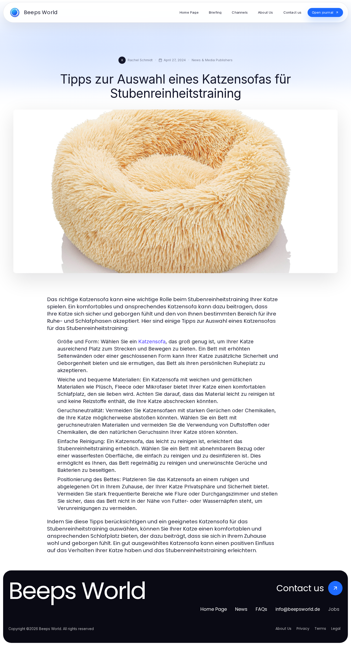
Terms (320, 628)
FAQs (261, 609)
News (241, 609)
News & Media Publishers (212, 60)
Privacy (303, 628)
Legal (335, 628)
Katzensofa (151, 341)
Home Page (213, 609)
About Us (283, 628)
